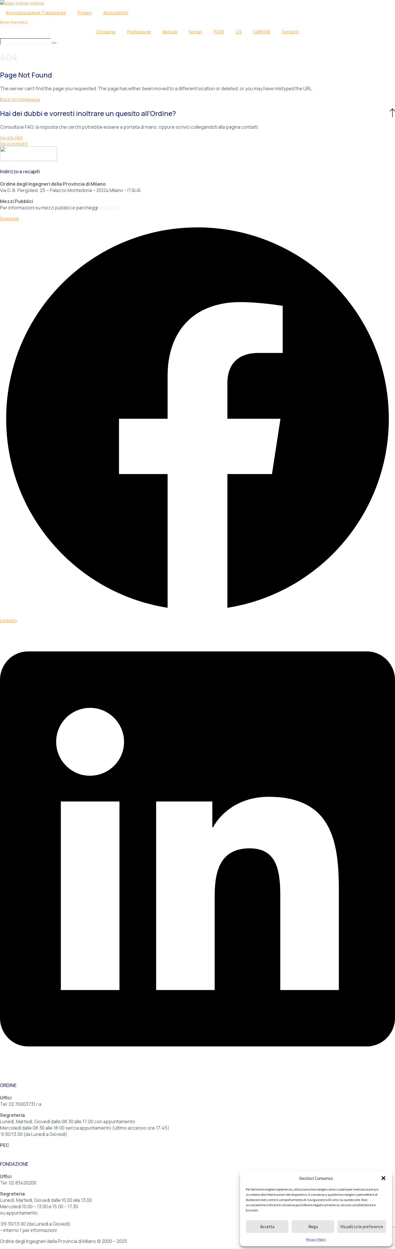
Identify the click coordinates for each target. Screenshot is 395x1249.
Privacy (84, 12)
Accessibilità (115, 12)
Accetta (267, 1226)
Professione (139, 31)
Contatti (290, 31)
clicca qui (108, 207)
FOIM (218, 31)
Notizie (170, 31)
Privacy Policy (316, 1239)
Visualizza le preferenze (361, 1226)
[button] (383, 1178)
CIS (238, 31)
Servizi (195, 31)
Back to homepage (20, 99)
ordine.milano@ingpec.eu (27, 1151)
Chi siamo (105, 31)
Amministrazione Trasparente (36, 12)
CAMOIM (261, 31)
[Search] (54, 43)
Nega (313, 1226)
